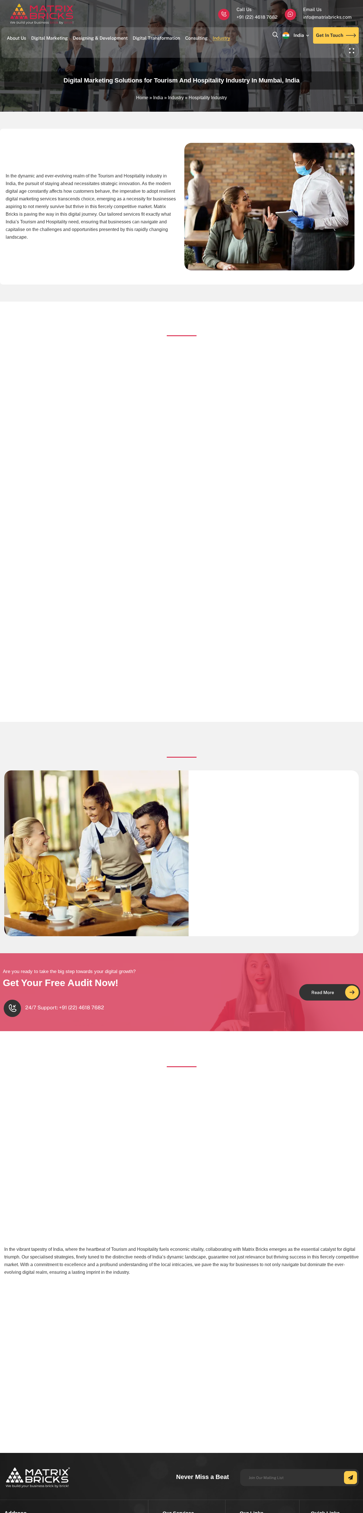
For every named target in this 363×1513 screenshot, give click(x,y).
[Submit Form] (350, 1477)
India (299, 35)
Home (142, 97)
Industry (176, 97)
